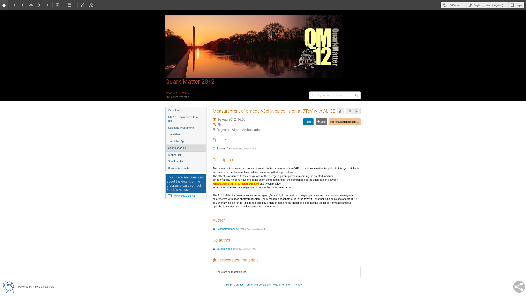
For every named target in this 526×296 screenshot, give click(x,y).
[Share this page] (519, 287)
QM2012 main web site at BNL (183, 119)
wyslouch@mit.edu (185, 196)
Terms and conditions (258, 284)
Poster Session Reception (345, 122)
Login (519, 5)
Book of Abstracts (178, 168)
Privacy (297, 284)
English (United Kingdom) (488, 5)
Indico (36, 286)
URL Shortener (282, 284)
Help (229, 284)
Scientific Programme (181, 127)
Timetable (174, 134)
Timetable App (176, 141)
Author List (174, 154)
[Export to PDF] (349, 111)
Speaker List (175, 161)
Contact (238, 284)
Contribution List (177, 147)
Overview (173, 110)
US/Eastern (454, 5)
